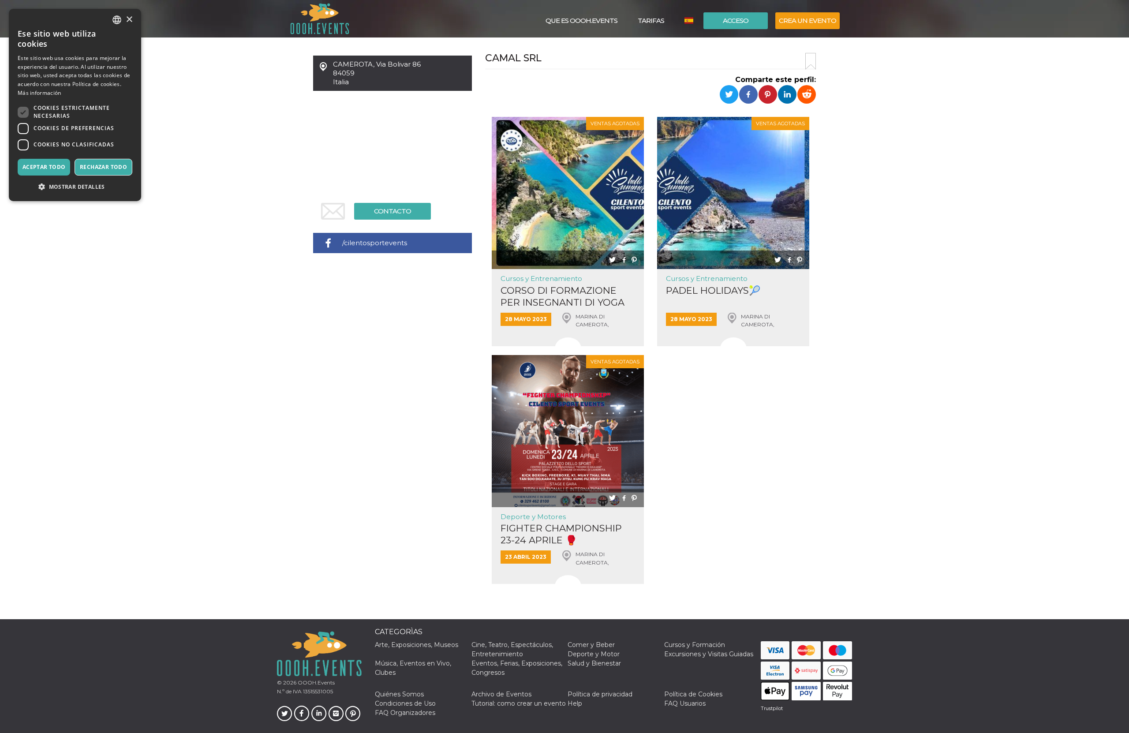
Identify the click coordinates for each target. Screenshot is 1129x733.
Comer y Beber (591, 645)
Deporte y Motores (533, 516)
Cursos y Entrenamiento (541, 278)
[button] (75, 186)
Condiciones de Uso (405, 703)
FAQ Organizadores (405, 713)
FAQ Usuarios (685, 703)
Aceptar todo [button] (44, 167)
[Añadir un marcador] (810, 61)
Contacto (392, 211)
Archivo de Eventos (501, 694)
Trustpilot (772, 708)
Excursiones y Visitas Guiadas (708, 654)
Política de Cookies (693, 694)
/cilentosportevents (374, 243)
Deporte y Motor (594, 654)
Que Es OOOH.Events (581, 20)
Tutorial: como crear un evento (518, 703)
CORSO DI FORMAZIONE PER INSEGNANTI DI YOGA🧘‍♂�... (562, 296)
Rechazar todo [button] (103, 167)
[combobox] (116, 19)
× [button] (129, 19)
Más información (39, 93)
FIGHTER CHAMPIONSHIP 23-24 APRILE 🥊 (561, 534)
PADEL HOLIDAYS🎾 (713, 290)
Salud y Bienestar (594, 663)
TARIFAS (651, 20)
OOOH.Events (315, 682)
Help (575, 703)
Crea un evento (807, 20)
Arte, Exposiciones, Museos (416, 645)
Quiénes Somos (399, 694)
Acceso (735, 20)
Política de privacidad (600, 694)
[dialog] (75, 105)
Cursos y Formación (694, 645)
